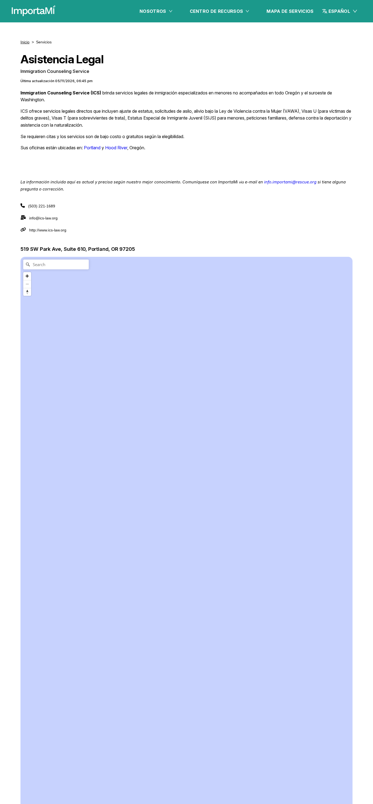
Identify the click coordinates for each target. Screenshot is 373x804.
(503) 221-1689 (41, 206)
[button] (339, 11)
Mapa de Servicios (290, 11)
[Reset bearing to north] (27, 292)
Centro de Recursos (216, 11)
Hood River (116, 147)
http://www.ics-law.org (47, 230)
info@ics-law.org (43, 218)
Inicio (24, 42)
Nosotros (153, 11)
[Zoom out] (27, 284)
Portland (92, 147)
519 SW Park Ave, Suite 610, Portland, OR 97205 (77, 249)
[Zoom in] (27, 276)
